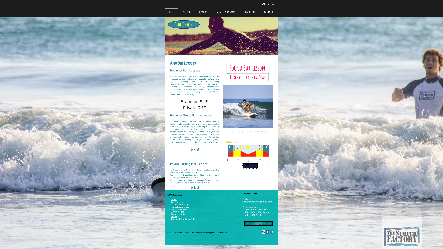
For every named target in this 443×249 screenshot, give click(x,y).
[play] (267, 126)
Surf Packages (177, 211)
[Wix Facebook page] (267, 232)
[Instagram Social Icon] (271, 232)
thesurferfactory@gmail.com (257, 201)
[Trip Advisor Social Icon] (263, 232)
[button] (248, 106)
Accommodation (178, 214)
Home (174, 199)
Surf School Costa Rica (190, 233)
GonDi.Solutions (221, 233)
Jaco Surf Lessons (179, 202)
